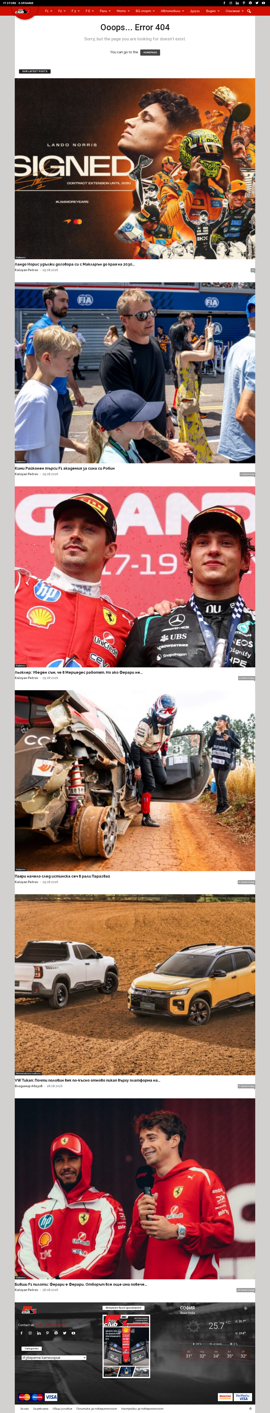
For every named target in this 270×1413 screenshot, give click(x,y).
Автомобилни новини (28, 1073)
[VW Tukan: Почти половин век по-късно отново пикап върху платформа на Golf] (135, 984)
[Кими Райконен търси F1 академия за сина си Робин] (135, 372)
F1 (47, 11)
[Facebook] (224, 3)
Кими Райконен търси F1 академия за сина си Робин (65, 468)
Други (195, 11)
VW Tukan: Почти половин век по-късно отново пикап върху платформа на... (87, 1080)
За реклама (40, 1408)
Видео (211, 11)
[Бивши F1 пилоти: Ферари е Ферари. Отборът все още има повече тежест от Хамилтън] (135, 1188)
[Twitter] (256, 3)
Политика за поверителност (96, 1408)
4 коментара (246, 678)
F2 (60, 11)
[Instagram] (230, 3)
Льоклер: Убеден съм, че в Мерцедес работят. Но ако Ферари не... (79, 672)
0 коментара (246, 882)
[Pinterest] (243, 3)
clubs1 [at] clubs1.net (50, 1325)
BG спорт (143, 11)
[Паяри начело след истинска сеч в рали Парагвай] (135, 780)
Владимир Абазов (29, 1086)
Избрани (21, 257)
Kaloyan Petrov (26, 270)
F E (88, 11)
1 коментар (247, 474)
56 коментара (245, 1290)
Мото (121, 11)
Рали (103, 11)
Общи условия (62, 1408)
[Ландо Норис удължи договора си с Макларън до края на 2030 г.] (135, 168)
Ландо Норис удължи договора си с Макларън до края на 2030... (75, 264)
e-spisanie (26, 3)
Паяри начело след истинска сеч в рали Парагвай (62, 876)
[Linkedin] (237, 3)
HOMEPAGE (150, 52)
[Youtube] (263, 3)
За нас (24, 1408)
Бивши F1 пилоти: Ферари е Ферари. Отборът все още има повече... (81, 1284)
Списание (233, 11)
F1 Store (9, 3)
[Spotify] (250, 3)
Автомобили (170, 11)
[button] (249, 11)
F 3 (74, 11)
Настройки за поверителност (142, 1408)
